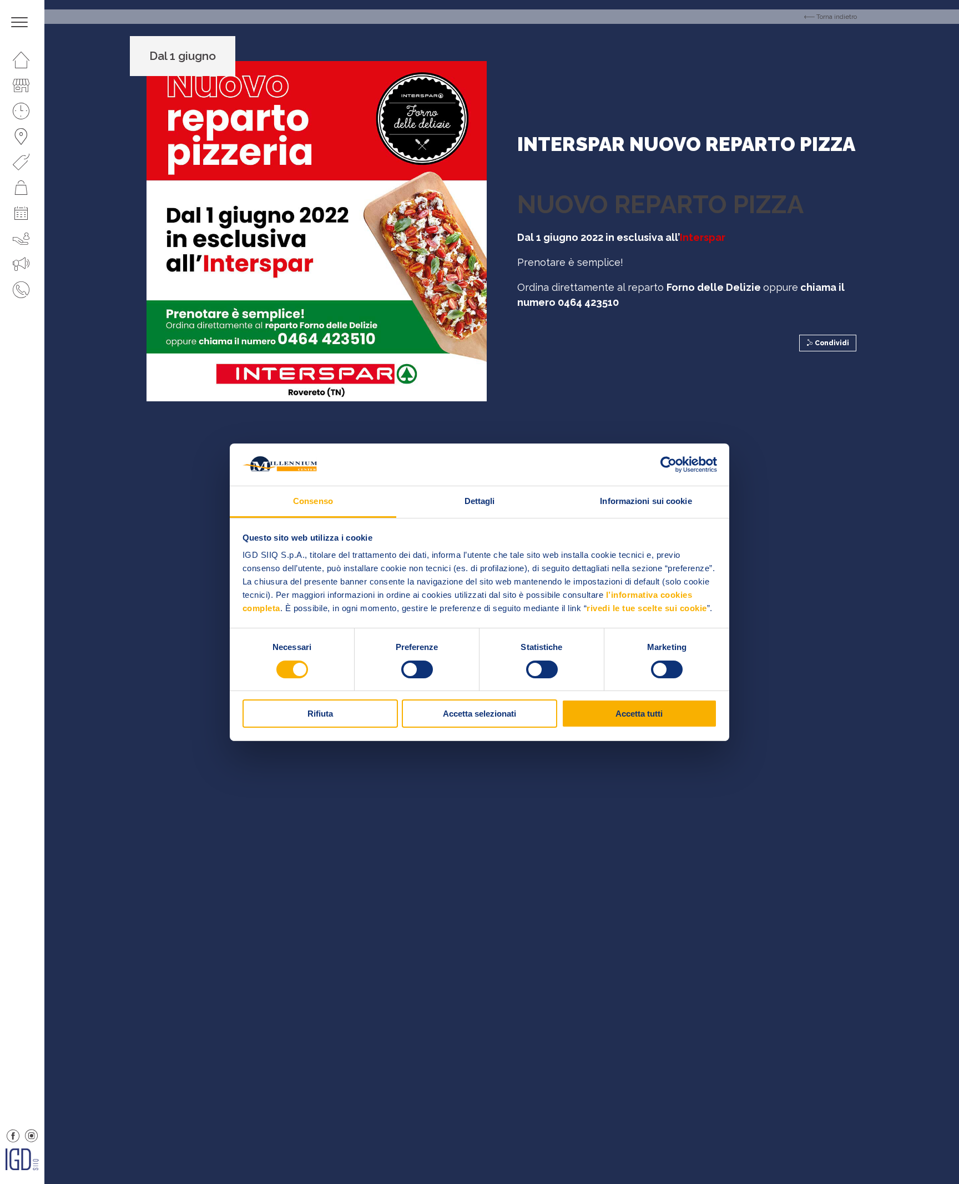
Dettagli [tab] (480, 501)
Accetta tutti (639, 713)
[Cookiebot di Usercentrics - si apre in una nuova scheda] (668, 464)
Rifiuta (320, 713)
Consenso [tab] (313, 501)
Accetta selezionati (479, 713)
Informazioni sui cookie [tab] (646, 501)
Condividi (831, 343)
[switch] (417, 669)
